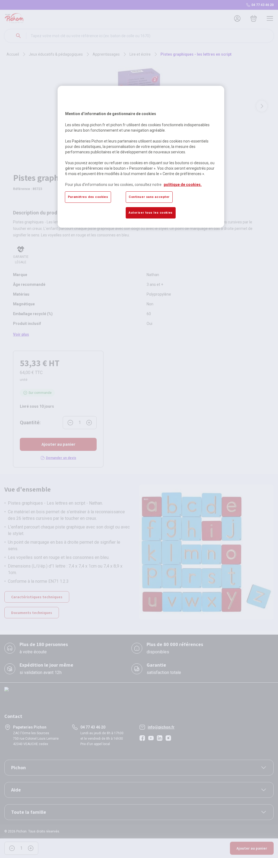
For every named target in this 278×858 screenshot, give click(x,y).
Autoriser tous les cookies (151, 212)
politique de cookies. (183, 184)
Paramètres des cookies (88, 197)
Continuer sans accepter (149, 197)
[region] (141, 156)
